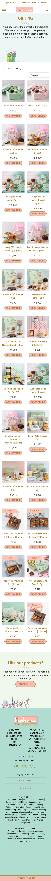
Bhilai (17, 802)
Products (11, 69)
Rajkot (43, 817)
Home (4, 69)
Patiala (8, 817)
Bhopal (24, 802)
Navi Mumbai (33, 815)
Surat (17, 820)
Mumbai (41, 812)
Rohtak (10, 820)
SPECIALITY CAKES (14, 736)
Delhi (39, 805)
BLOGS (14, 739)
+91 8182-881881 (26, 756)
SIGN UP (25, 788)
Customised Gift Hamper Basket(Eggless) (13, 439)
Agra (8, 799)
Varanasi (40, 820)
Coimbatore (21, 805)
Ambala (26, 799)
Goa (36, 807)
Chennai (11, 805)
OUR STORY (14, 730)
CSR (14, 742)
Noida (42, 815)
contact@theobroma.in (26, 760)
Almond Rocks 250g (13, 105)
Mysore (8, 815)
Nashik (23, 815)
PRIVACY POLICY (37, 730)
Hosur (41, 807)
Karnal (8, 812)
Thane (23, 820)
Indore (19, 810)
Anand (33, 799)
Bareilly (41, 799)
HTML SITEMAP (14, 745)
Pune (23, 817)
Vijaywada (25, 822)
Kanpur (42, 810)
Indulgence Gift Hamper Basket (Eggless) (37, 200)
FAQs (37, 745)
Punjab (30, 817)
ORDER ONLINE (13, 115)
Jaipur (25, 810)
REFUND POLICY (37, 736)
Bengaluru (10, 802)
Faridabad (10, 807)
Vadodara (31, 820)
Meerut (33, 812)
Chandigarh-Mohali (36, 802)
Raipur (36, 817)
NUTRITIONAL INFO (37, 748)
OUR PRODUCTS (14, 733)
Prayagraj (16, 817)
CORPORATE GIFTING (37, 751)
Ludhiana (25, 812)
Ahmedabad (17, 799)
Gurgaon (29, 807)
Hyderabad (10, 810)
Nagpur (16, 815)
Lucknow (16, 812)
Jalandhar (33, 810)
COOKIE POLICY (37, 733)
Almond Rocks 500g (37, 105)
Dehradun (32, 805)
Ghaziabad (20, 807)
